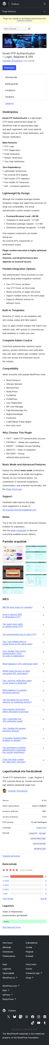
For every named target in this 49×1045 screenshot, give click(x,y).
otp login (42, 833)
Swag (29, 977)
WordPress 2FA (39, 849)
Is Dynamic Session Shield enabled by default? (15, 739)
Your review (8, 898)
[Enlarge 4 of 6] (43, 549)
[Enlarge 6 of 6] (43, 577)
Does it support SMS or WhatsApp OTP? (12, 615)
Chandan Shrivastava (12, 61)
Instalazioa (10, 90)
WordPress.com (11, 986)
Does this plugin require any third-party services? (14, 760)
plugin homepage (18, 530)
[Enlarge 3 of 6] (20, 585)
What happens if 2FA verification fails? (20, 664)
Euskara (12, 1010)
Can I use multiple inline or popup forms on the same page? (17, 642)
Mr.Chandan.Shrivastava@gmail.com (19, 510)
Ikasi (5, 964)
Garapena (9, 97)
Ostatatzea (8, 951)
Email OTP (33, 833)
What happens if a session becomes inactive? (15, 691)
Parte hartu (31, 964)
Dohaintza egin (34, 973)
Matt (6, 990)
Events (29, 969)
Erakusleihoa (31, 943)
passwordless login (38, 838)
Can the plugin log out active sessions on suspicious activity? (17, 701)
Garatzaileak (8, 973)
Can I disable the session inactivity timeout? (14, 729)
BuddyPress (9, 999)
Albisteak (7, 947)
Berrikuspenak (11, 84)
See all (43, 898)
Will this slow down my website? (18, 607)
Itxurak (29, 947)
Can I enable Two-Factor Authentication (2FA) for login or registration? (14, 653)
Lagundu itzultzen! (24, 20)
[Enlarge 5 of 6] (43, 565)
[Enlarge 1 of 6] (20, 549)
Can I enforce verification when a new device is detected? (17, 681)
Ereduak (29, 956)
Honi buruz (7, 943)
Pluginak (29, 951)
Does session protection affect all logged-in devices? (16, 710)
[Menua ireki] (45, 4)
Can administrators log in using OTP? (20, 634)
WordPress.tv (10, 977)
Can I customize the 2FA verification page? (13, 720)
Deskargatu (9, 68)
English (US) (41, 828)
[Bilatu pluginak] (29, 28)
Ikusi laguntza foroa (12, 927)
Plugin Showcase (14, 489)
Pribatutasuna (9, 956)
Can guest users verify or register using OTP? (13, 625)
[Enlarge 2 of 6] (20, 569)
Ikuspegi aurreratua (11, 856)
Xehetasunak (11, 77)
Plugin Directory (9, 11)
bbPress (8, 995)
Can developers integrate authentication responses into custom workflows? (14, 750)
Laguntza (9, 103)
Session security (39, 844)
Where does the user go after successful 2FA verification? (16, 672)
